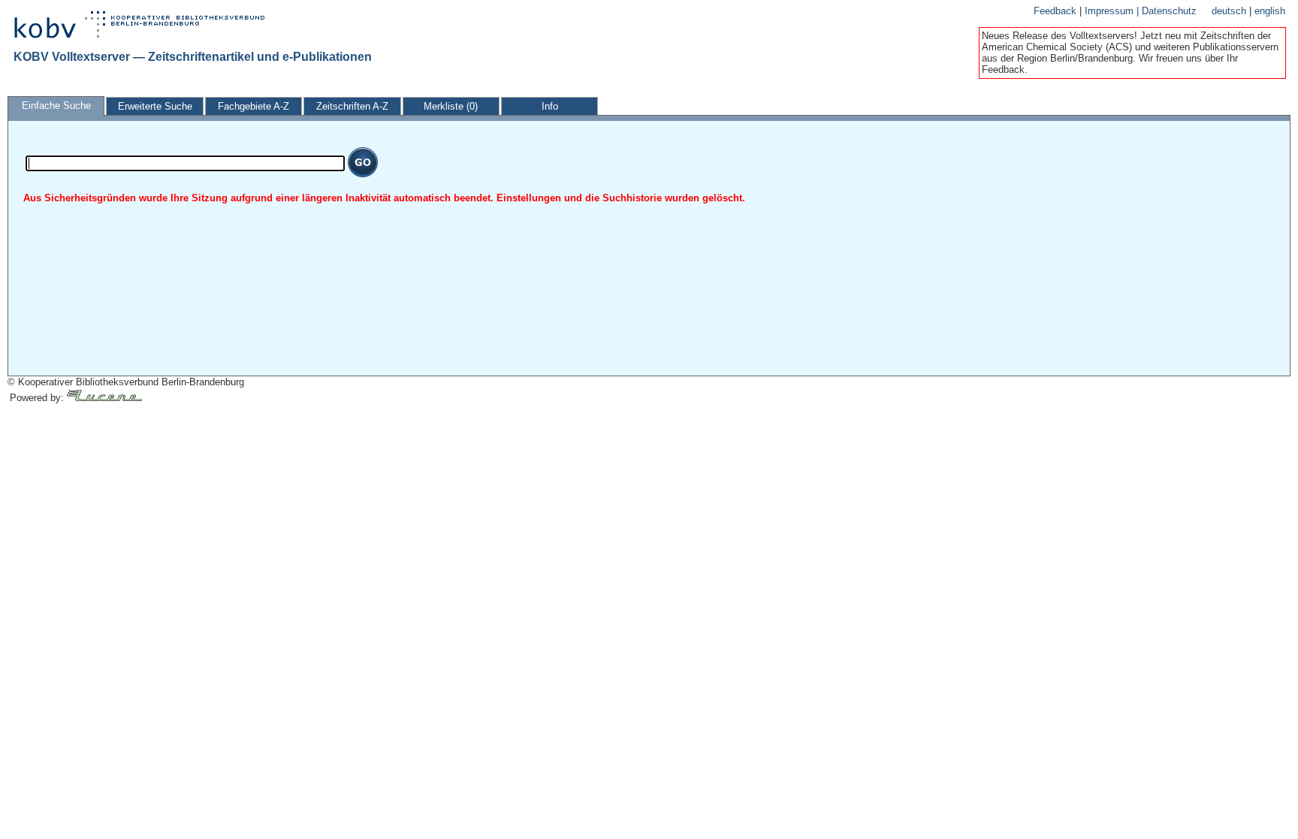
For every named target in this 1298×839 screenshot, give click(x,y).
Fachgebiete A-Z (253, 106)
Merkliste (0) (451, 106)
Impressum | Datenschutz (1141, 11)
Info (550, 106)
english (1269, 11)
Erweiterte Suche (155, 106)
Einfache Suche (56, 105)
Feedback (1056, 11)
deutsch (1230, 11)
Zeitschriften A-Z (352, 106)
